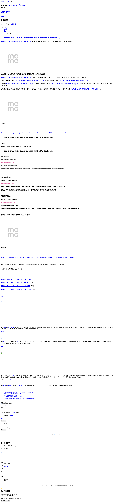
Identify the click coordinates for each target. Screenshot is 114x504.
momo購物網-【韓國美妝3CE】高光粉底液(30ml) (14, 396)
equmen (9, 341)
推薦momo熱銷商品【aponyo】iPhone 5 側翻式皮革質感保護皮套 (18, 392)
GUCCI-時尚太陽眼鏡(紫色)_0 (10, 395)
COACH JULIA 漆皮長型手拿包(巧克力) (12, 393)
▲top (2, 418)
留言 (15, 412)
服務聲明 (72, 485)
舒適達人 (10, 385)
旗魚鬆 (56, 375)
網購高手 (6, 12)
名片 (5, 31)
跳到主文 (3, 16)
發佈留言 (3, 429)
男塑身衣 (18, 341)
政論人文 (11, 415)
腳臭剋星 (12, 327)
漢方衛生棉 (19, 385)
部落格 (5, 29)
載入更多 (3, 420)
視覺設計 (13, 24)
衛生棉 (4, 385)
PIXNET (45, 485)
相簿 (5, 27)
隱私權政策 (65, 485)
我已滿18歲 (3, 501)
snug (2, 296)
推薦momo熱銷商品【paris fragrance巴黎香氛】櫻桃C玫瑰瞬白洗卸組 (19, 398)
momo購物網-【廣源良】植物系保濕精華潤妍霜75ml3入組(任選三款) (32, 38)
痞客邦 (12, 412)
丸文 (8, 375)
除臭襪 (4, 327)
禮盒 (11, 379)
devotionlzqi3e (4, 405)
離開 (9, 501)
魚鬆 (2, 346)
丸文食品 (13, 375)
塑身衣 (2, 331)
